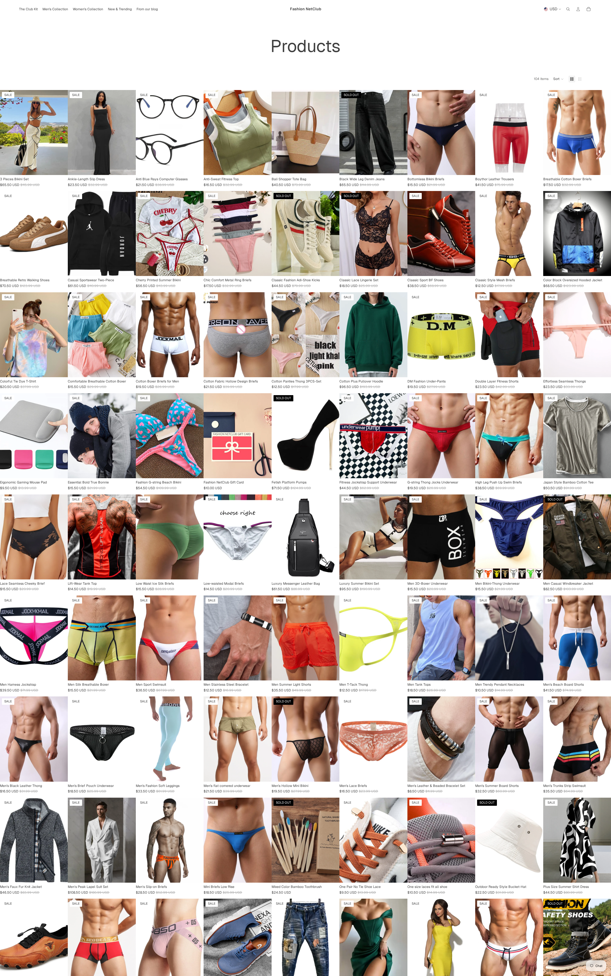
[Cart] (588, 9)
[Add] (196, 572)
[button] (558, 79)
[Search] (568, 9)
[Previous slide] (7, 132)
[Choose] (60, 167)
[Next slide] (60, 132)
